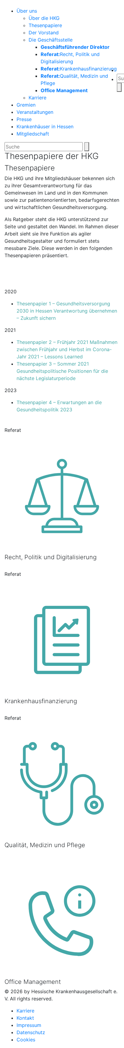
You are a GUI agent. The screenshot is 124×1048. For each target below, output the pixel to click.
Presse (24, 119)
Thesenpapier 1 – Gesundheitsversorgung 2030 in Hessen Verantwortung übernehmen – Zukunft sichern (67, 311)
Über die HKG (44, 18)
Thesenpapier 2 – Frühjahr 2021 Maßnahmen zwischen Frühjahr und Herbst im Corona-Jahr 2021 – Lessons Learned (67, 349)
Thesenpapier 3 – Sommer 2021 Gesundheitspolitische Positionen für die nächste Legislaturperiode (62, 371)
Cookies (26, 1040)
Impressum (29, 1025)
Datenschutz (31, 1032)
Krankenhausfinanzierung (79, 69)
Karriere (37, 98)
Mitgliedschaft (33, 134)
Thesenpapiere (45, 25)
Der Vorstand (44, 33)
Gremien (26, 105)
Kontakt (25, 1018)
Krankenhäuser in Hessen (45, 126)
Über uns (27, 11)
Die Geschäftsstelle (51, 40)
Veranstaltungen (35, 112)
